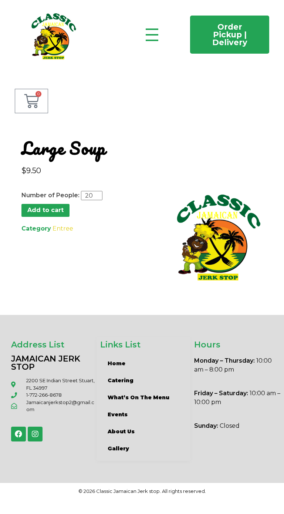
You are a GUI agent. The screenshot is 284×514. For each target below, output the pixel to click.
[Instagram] (35, 434)
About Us (121, 431)
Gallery (118, 448)
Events (118, 414)
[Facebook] (18, 434)
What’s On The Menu (138, 397)
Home (116, 363)
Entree (63, 228)
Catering (120, 380)
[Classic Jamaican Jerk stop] (53, 35)
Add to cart (45, 210)
